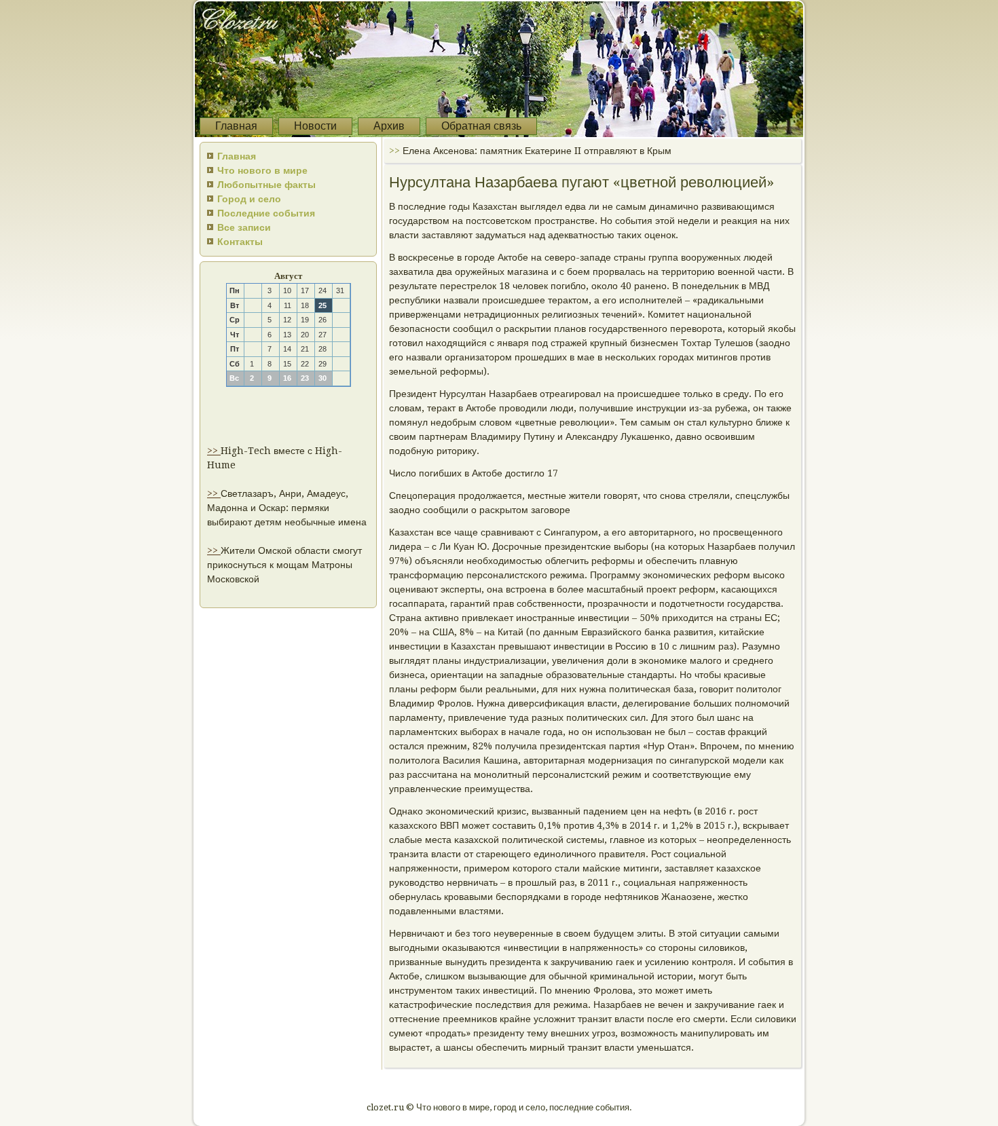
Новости (315, 126)
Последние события (266, 213)
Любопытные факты (266, 184)
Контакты (240, 241)
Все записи (244, 227)
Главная (236, 126)
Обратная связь (481, 126)
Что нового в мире (262, 170)
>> (214, 450)
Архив (389, 126)
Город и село (249, 198)
